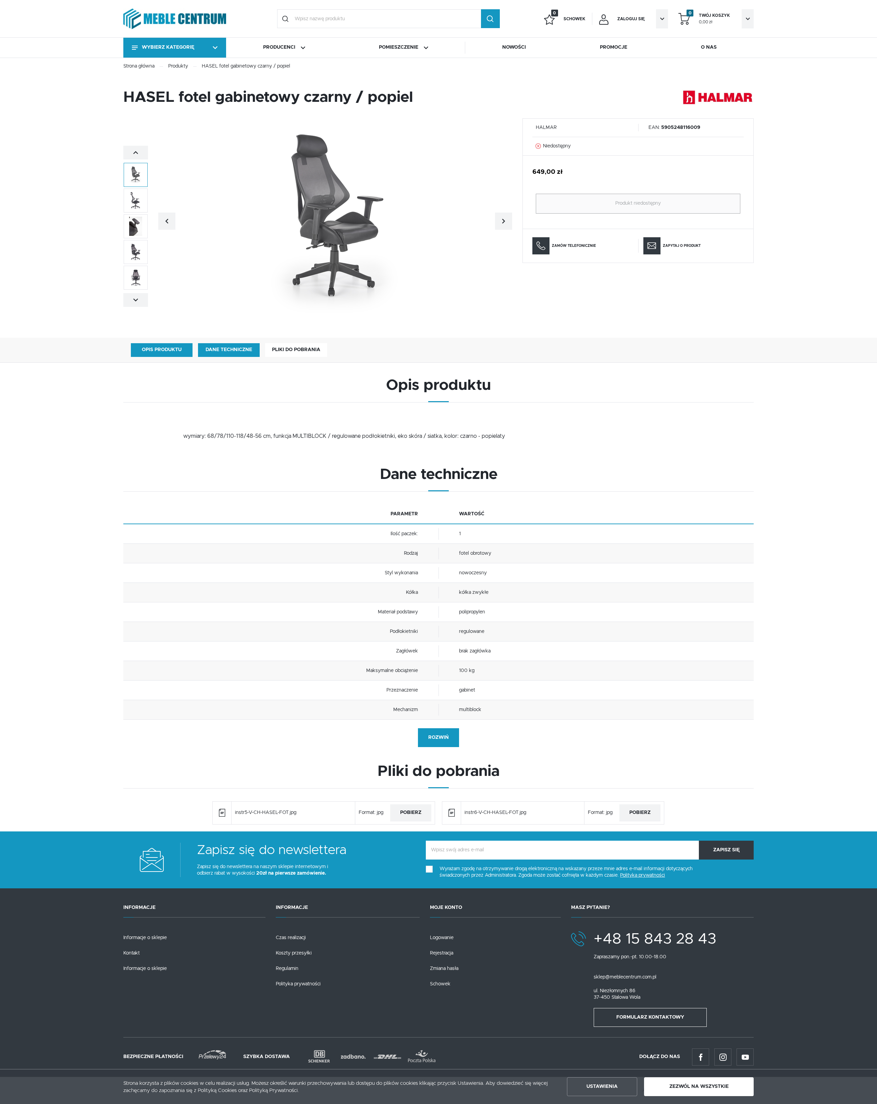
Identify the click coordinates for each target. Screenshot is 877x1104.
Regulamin (287, 968)
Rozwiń (438, 737)
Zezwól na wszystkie (699, 1086)
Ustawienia (602, 1086)
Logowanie (442, 937)
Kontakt (131, 953)
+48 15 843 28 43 (655, 939)
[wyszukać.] (490, 18)
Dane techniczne (229, 349)
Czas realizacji (291, 937)
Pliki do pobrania (296, 349)
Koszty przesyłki (294, 953)
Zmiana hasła (444, 968)
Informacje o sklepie (145, 937)
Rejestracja (441, 953)
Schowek (440, 984)
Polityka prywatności (298, 984)
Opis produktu (162, 349)
